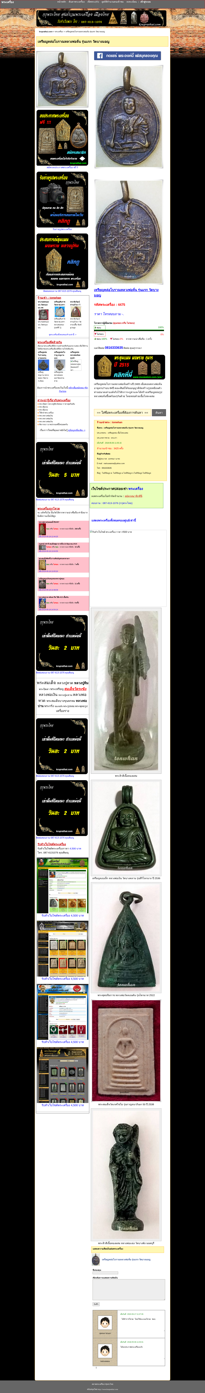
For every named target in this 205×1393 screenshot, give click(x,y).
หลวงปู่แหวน (65, 695)
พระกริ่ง (49, 706)
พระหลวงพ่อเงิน (46, 416)
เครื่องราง (62, 711)
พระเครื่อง (59, 32)
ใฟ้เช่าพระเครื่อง (46, 413)
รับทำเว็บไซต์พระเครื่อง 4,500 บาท (63, 915)
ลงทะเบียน (131, 2)
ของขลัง (59, 706)
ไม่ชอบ (100, 334)
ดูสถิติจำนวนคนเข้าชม (113, 2)
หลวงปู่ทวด (65, 683)
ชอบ (99, 327)
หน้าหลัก (62, 2)
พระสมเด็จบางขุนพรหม (61, 700)
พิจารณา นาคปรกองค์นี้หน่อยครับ (53, 424)
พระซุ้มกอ (43, 407)
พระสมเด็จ (47, 682)
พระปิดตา (44, 689)
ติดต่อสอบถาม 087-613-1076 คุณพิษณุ (62, 291)
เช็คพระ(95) (93, 2)
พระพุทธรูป (81, 706)
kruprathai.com (45, 32)
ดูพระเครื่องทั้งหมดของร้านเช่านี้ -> (62, 335)
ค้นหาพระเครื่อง (77, 2)
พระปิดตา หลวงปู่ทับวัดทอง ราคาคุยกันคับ (57, 404)
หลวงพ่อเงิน (48, 695)
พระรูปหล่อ (69, 706)
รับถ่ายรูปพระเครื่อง (62, 229)
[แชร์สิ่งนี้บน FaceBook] (127, 60)
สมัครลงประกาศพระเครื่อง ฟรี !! (62, 167)
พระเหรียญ (57, 689)
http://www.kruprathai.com (108, 1389)
